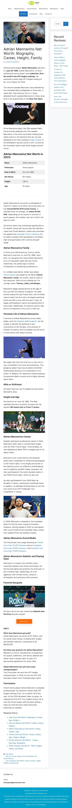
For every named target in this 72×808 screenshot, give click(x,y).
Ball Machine (54, 8)
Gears (62, 8)
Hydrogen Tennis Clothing (28, 234)
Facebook (33, 321)
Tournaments (33, 14)
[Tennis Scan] (36, 3)
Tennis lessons (10, 275)
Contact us (35, 790)
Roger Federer (36, 140)
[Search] (65, 24)
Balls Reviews (43, 8)
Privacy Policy (43, 790)
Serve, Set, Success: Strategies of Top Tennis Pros (61, 99)
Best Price (24, 621)
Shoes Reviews (32, 8)
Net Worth (23, 14)
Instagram (20, 321)
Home (10, 8)
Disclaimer (27, 790)
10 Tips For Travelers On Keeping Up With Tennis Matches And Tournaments (60, 75)
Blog (41, 14)
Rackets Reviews (19, 8)
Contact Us (48, 14)
